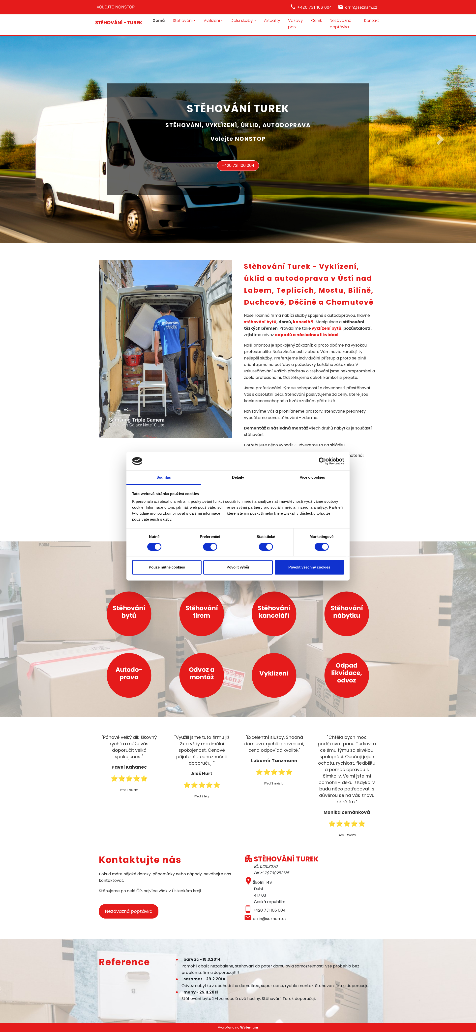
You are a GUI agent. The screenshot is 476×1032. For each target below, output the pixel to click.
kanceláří (303, 322)
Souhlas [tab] (163, 477)
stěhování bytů (260, 322)
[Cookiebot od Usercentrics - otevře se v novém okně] (322, 461)
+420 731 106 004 (238, 165)
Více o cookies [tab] (312, 477)
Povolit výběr (238, 567)
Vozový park (295, 24)
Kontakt (371, 20)
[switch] (210, 547)
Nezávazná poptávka (341, 24)
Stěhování (183, 20)
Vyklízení (212, 20)
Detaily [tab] (238, 477)
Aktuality (272, 20)
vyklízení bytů (326, 328)
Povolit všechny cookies (309, 567)
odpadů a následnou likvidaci (306, 335)
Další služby (242, 20)
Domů (158, 20)
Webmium (249, 1027)
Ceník (316, 20)
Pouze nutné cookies (167, 567)
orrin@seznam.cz (270, 919)
